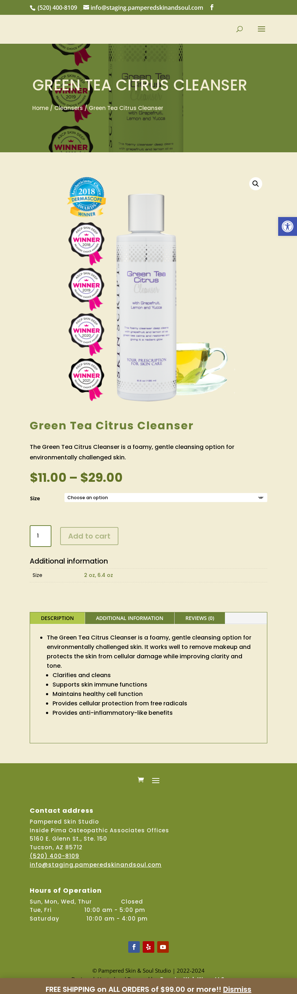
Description (57, 618)
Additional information (129, 618)
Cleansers (68, 108)
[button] (287, 226)
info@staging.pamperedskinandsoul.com (96, 864)
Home (40, 108)
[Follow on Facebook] (134, 947)
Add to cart (89, 536)
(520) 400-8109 (57, 8)
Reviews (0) (199, 618)
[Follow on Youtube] (163, 947)
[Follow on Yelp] (148, 947)
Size (35, 498)
